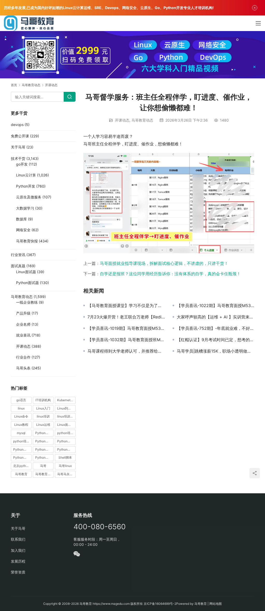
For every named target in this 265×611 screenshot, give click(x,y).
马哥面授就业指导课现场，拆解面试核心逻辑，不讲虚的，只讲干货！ (164, 263)
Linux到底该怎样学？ (66, 408)
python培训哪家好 (66, 433)
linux (21, 408)
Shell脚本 (65, 457)
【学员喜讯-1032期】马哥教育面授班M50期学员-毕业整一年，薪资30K (126, 339)
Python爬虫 (43, 449)
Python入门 (43, 433)
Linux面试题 (26, 272)
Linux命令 (21, 416)
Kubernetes (65, 400)
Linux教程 (21, 425)
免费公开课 (20, 136)
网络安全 (23, 230)
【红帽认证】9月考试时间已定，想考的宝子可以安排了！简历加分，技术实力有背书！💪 (215, 339)
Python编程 (65, 449)
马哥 (43, 466)
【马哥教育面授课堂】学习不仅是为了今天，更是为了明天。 (126, 305)
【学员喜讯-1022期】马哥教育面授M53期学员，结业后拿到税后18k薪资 (215, 305)
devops (17, 124)
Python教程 (21, 449)
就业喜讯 (23, 335)
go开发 (22, 164)
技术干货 (18, 158)
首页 (14, 85)
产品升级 (23, 313)
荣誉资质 (18, 572)
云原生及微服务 (28, 197)
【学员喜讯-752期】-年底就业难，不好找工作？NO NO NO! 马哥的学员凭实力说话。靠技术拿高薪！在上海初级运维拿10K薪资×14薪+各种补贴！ (215, 328)
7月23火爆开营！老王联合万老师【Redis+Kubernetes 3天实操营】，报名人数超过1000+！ (126, 317)
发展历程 (18, 561)
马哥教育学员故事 (44, 474)
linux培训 (43, 416)
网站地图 (215, 604)
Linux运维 (43, 425)
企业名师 (23, 324)
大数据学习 (25, 208)
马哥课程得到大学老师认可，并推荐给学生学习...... (126, 351)
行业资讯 (18, 254)
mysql (21, 433)
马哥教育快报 (27, 241)
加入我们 (18, 550)
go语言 (21, 400)
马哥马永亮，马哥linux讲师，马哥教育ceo (66, 474)
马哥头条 (23, 368)
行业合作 (23, 357)
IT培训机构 (43, 400)
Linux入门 (43, 408)
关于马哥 (18, 147)
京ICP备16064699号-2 (160, 604)
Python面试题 (27, 282)
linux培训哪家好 (66, 416)
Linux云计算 (26, 175)
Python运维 (21, 457)
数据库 (21, 219)
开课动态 (122, 120)
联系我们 (18, 539)
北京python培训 (22, 466)
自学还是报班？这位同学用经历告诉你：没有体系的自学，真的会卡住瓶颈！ (170, 273)
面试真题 (18, 266)
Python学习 (43, 441)
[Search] (70, 97)
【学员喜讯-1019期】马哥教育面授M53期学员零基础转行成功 (126, 328)
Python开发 (25, 186)
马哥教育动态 (142, 120)
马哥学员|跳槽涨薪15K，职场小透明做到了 (215, 351)
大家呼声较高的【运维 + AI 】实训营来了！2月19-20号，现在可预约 (215, 317)
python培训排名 (22, 441)
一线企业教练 (27, 302)
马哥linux (65, 466)
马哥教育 (21, 474)
